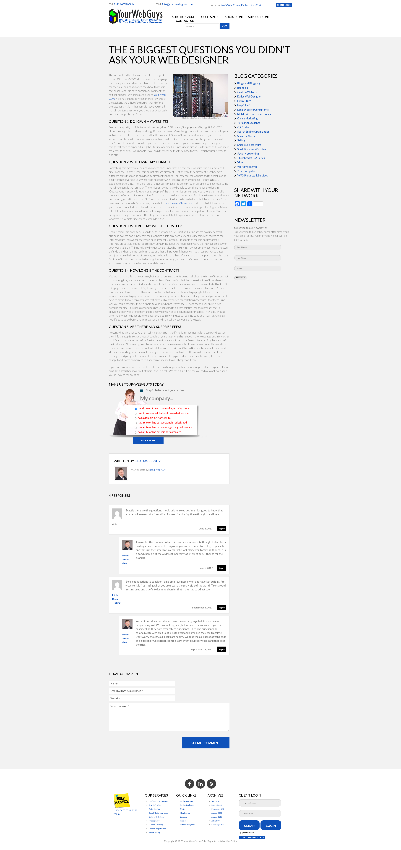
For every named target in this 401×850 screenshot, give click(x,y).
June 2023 (215, 801)
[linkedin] (200, 784)
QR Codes (243, 127)
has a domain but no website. (154, 417)
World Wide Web (247, 166)
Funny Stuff (244, 101)
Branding (242, 87)
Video (240, 162)
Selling (241, 140)
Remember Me (248, 832)
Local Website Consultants (253, 109)
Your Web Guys (192, 841)
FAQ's (182, 809)
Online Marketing (247, 118)
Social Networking (248, 153)
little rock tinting (116, 598)
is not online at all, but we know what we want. (164, 413)
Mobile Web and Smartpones (254, 114)
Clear (249, 825)
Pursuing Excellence (248, 122)
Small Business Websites (251, 149)
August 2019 (216, 817)
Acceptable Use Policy (225, 841)
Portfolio (183, 821)
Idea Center (185, 813)
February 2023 (217, 809)
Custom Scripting (156, 825)
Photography (154, 821)
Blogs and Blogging (248, 83)
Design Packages (187, 805)
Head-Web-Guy (148, 461)
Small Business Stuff (249, 144)
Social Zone (234, 17)
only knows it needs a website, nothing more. (164, 408)
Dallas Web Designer (249, 96)
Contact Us (185, 20)
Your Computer (246, 171)
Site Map (206, 841)
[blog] (211, 784)
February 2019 (217, 825)
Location (183, 817)
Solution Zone (183, 17)
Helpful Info (244, 105)
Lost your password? (252, 837)
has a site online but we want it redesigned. (162, 422)
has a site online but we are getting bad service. (165, 427)
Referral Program (187, 825)
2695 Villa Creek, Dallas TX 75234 (241, 5)
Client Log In (284, 5)
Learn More (148, 440)
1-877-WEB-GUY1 (125, 4)
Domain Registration (157, 828)
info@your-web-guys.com (177, 4)
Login (271, 825)
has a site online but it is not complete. (160, 432)
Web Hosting (154, 832)
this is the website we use (177, 203)
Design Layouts (186, 801)
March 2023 (216, 805)
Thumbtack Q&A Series (251, 158)
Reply (222, 528)
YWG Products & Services (252, 175)
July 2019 (215, 821)
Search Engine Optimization (253, 131)
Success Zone (210, 17)
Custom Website (247, 92)
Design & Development (158, 801)
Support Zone (258, 17)
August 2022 (216, 813)
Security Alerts (246, 136)
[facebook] (189, 784)
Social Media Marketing (158, 813)
